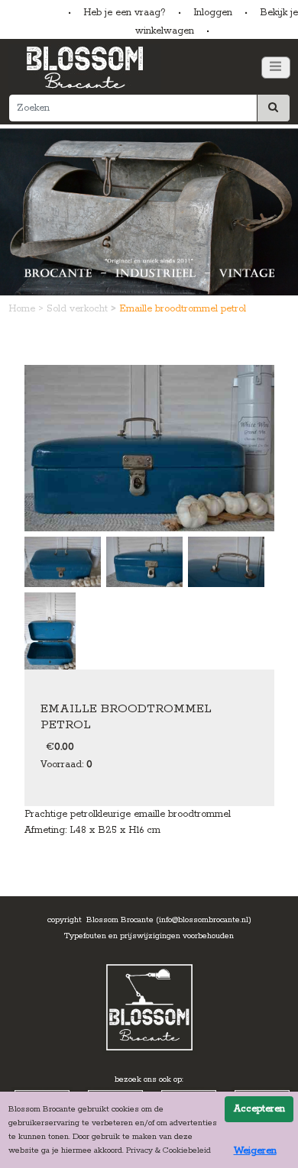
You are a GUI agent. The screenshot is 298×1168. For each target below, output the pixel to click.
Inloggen (212, 12)
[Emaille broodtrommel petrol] (149, 447)
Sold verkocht (79, 309)
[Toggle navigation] (275, 67)
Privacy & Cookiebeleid (168, 1150)
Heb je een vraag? (124, 12)
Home (23, 309)
